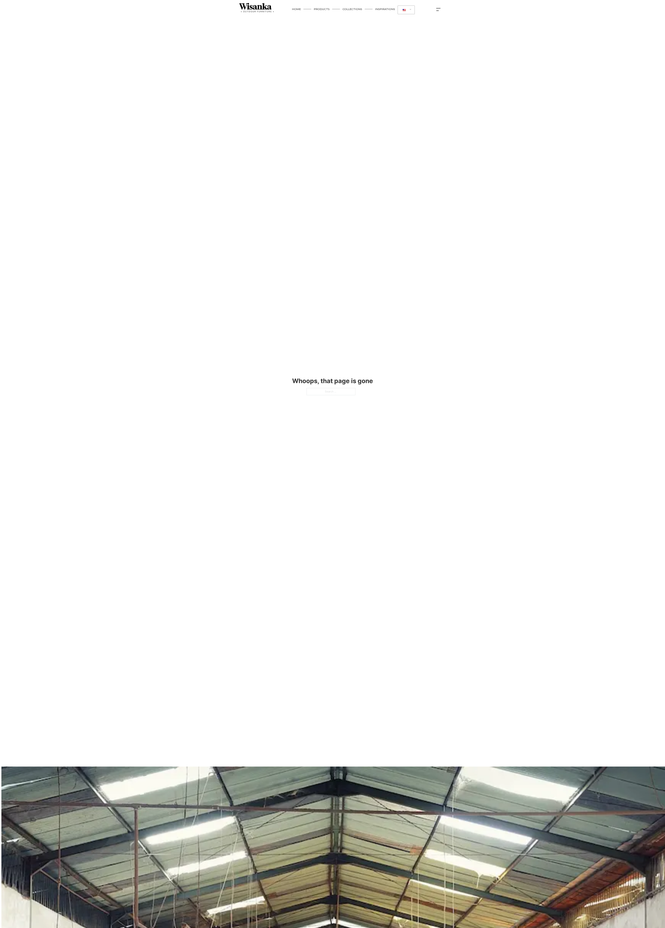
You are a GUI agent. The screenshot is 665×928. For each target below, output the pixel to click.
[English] (405, 9)
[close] (439, 9)
